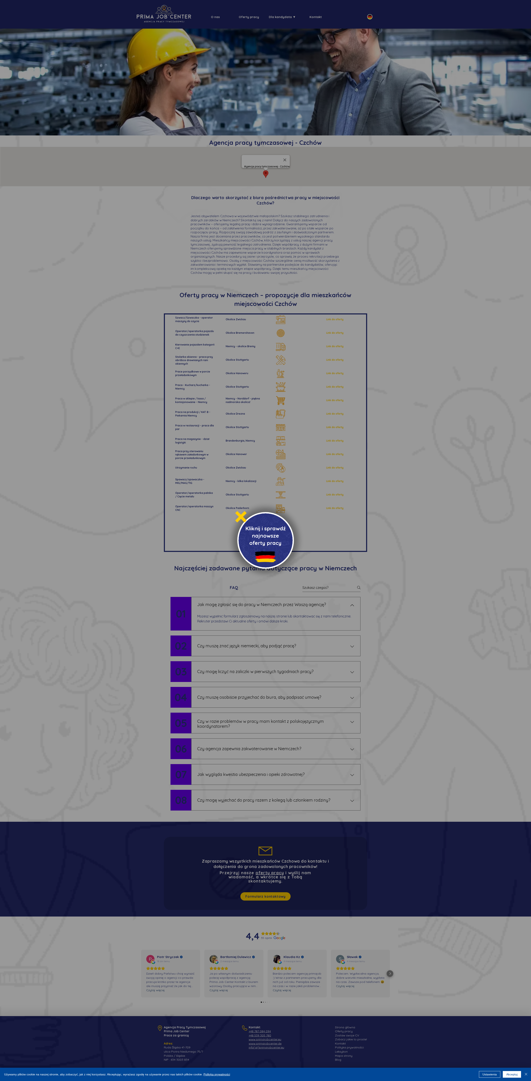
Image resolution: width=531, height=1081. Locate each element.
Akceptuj (512, 1074)
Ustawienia (489, 1074)
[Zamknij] (526, 1074)
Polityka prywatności (216, 1074)
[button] (241, 516)
